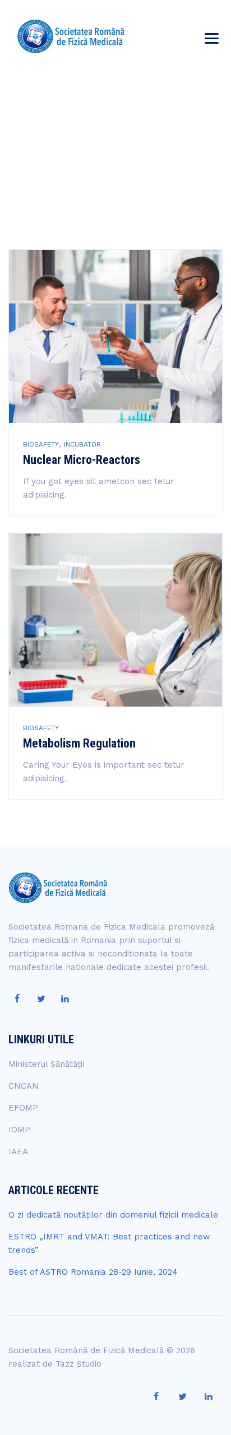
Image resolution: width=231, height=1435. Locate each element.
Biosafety (41, 444)
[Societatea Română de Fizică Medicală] (71, 36)
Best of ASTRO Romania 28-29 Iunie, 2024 (93, 1272)
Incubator (82, 444)
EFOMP (23, 1108)
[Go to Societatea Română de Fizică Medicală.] (90, 161)
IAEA (18, 1151)
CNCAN (23, 1086)
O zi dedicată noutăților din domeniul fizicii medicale (113, 1215)
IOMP (19, 1130)
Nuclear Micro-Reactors (81, 460)
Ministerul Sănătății (46, 1064)
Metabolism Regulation (79, 743)
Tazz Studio (78, 1364)
